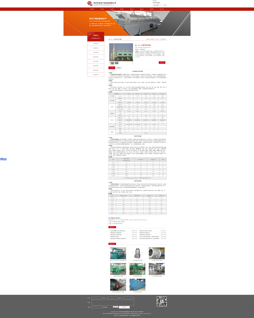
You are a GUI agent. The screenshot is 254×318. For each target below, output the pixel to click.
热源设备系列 (96, 65)
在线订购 (162, 62)
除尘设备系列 (96, 70)
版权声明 (141, 311)
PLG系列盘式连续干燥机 (117, 223)
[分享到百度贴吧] (110, 218)
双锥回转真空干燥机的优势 (116, 234)
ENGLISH (162, 9)
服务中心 (142, 9)
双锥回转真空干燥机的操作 (116, 232)
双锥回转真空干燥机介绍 (144, 232)
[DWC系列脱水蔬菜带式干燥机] (118, 290)
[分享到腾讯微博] (116, 218)
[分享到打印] (119, 218)
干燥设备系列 (96, 43)
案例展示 (122, 9)
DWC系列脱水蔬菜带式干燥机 (118, 221)
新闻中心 (132, 9)
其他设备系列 (96, 74)
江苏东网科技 (121, 315)
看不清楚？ (105, 307)
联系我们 (152, 9)
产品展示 (112, 9)
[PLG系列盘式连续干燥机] (156, 274)
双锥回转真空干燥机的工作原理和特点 (118, 238)
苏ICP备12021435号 (135, 311)
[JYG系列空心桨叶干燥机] (118, 274)
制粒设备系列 (96, 48)
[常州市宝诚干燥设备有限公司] (102, 7)
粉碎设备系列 (96, 56)
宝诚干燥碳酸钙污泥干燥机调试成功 (117, 230)
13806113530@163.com (135, 313)
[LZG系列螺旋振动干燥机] (137, 259)
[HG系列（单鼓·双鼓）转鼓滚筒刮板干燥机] (118, 259)
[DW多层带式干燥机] (137, 290)
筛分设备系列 (96, 61)
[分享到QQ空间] (113, 218)
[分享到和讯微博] (112, 218)
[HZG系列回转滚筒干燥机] (156, 259)
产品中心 (157, 39)
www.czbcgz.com (147, 313)
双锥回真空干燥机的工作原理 (145, 230)
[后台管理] (138, 315)
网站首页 (92, 9)
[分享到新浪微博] (115, 218)
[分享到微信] (118, 218)
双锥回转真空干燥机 (114, 236)
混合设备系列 (96, 52)
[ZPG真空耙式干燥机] (137, 274)
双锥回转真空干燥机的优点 (145, 234)
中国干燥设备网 (132, 315)
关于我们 (102, 9)
